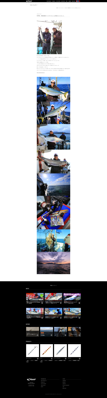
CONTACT (64, 383)
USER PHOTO (63, 1)
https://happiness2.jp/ (41, 72)
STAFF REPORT (58, 1)
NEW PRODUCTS (49, 1)
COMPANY (69, 1)
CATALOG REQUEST (66, 385)
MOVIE (67, 1)
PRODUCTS (53, 1)
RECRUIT (64, 382)
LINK (63, 386)
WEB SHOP (73, 1)
